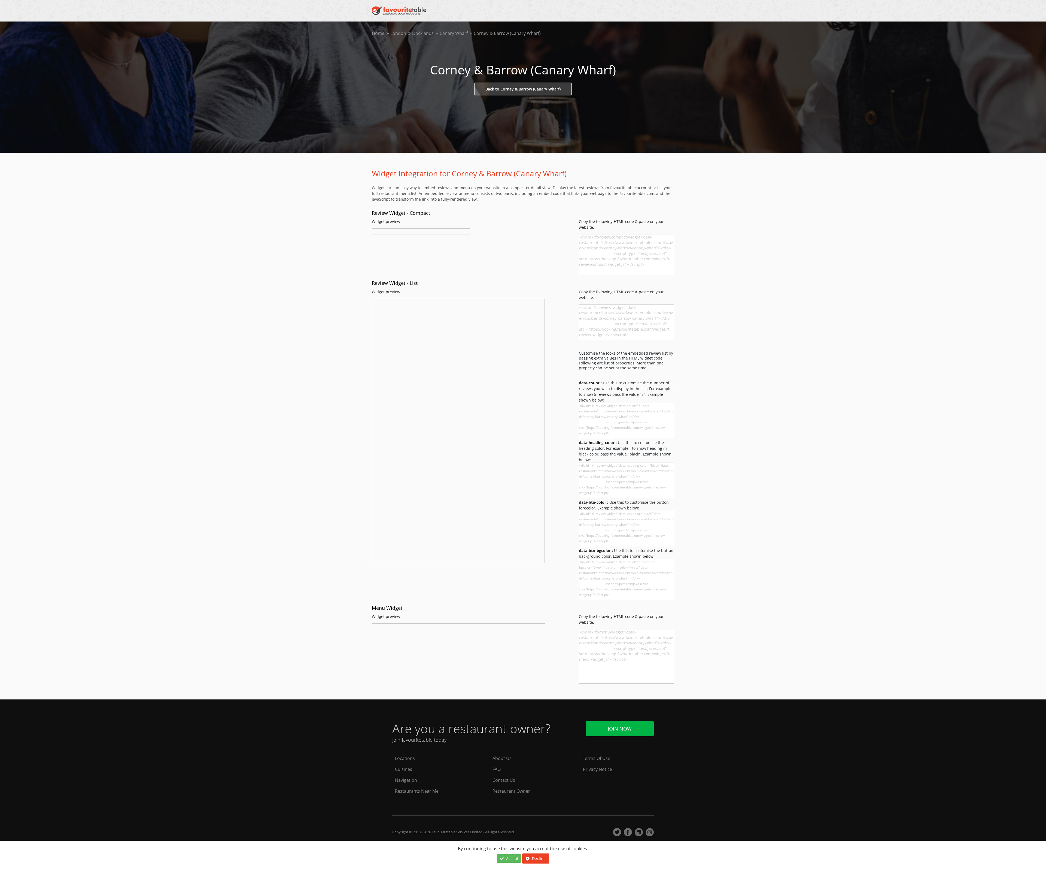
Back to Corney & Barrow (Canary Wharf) (523, 89)
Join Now (620, 728)
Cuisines (403, 769)
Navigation (406, 780)
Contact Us (503, 780)
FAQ (496, 769)
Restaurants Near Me (417, 791)
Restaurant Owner (511, 791)
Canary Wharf (454, 33)
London (398, 33)
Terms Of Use (596, 758)
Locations (405, 758)
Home (378, 33)
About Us (502, 758)
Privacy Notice (597, 769)
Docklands (423, 33)
